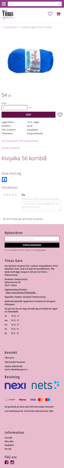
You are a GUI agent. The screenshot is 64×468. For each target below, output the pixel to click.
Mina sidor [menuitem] (9, 441)
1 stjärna (4, 194)
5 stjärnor (15, 194)
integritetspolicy (40, 250)
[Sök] (59, 4)
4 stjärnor (12, 194)
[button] (52, 14)
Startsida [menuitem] (8, 437)
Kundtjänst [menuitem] (9, 445)
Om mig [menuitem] (8, 448)
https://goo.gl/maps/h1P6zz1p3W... (21, 292)
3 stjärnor (10, 194)
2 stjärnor (7, 194)
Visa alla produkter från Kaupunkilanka (20, 140)
